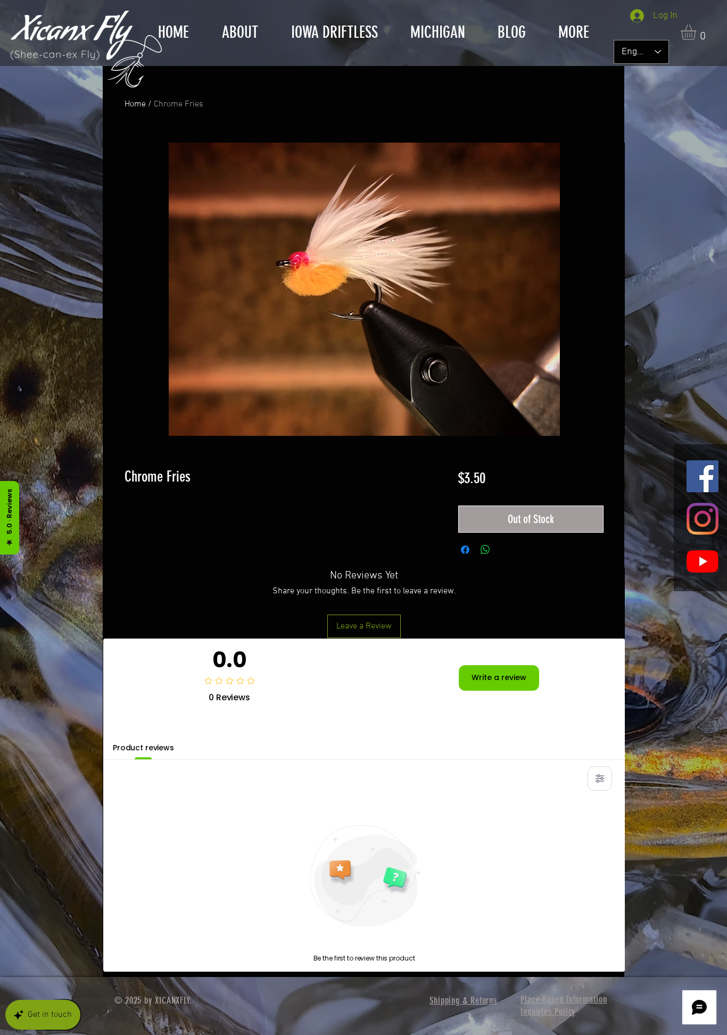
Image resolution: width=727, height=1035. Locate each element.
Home (135, 104)
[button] (334, 32)
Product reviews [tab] (143, 747)
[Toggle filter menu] (600, 778)
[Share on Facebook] (465, 549)
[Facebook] (702, 476)
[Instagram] (702, 519)
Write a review (499, 677)
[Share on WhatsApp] (485, 549)
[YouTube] (702, 561)
